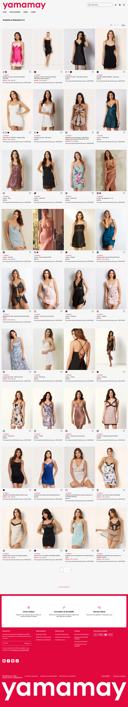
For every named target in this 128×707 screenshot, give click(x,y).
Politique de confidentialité (48, 676)
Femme (26, 12)
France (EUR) (106, 676)
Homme (33, 12)
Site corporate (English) (81, 634)
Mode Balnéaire (15, 12)
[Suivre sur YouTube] (12, 660)
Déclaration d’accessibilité (67, 676)
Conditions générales (31, 676)
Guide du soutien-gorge (43, 637)
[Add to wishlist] (30, 72)
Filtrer (123, 25)
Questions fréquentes (61, 634)
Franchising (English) (80, 641)
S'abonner (27, 643)
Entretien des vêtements (43, 640)
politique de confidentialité (20, 650)
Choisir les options (21, 66)
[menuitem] (99, 5)
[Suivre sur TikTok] (17, 660)
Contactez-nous (60, 640)
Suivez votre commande (62, 637)
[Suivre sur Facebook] (8, 660)
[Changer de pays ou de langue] (120, 5)
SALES (4, 12)
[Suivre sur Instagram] (4, 660)
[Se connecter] (115, 5)
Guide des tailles (41, 634)
